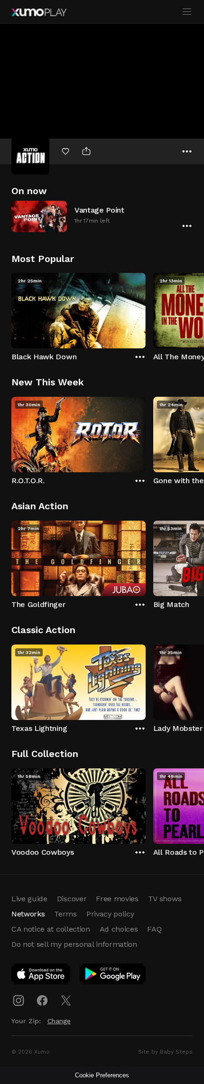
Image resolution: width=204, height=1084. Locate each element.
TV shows (164, 898)
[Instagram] (18, 1000)
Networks (28, 913)
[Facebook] (42, 1000)
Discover (71, 898)
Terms (65, 913)
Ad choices (119, 929)
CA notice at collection (50, 929)
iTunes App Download (41, 975)
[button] (102, 216)
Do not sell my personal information (74, 944)
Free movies (117, 898)
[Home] (38, 12)
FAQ (154, 929)
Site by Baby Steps (165, 1051)
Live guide (29, 898)
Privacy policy (110, 913)
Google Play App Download (113, 975)
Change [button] (59, 1021)
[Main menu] (187, 12)
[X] (66, 1000)
